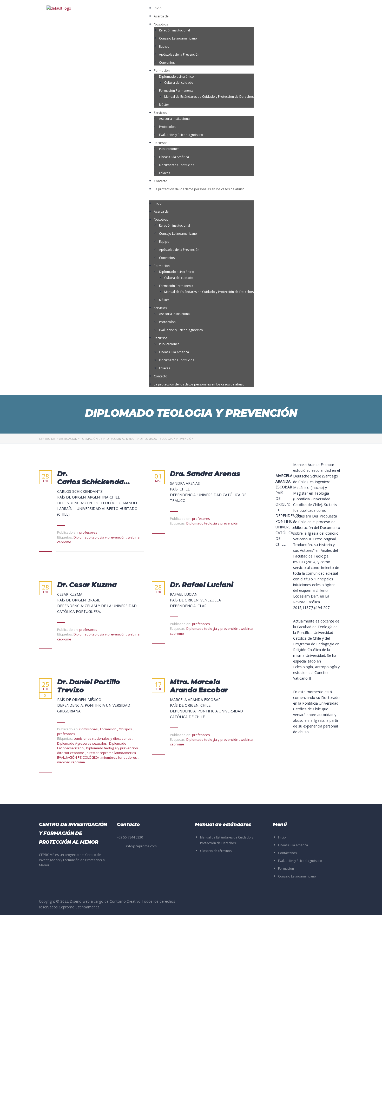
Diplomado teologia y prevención (100, 537)
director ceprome (71, 752)
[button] (201, 197)
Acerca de (161, 16)
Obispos (125, 729)
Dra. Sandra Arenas (205, 474)
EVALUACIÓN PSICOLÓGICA (78, 757)
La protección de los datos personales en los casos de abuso (199, 189)
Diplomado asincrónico (176, 76)
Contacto (160, 181)
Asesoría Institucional (174, 118)
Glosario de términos (216, 851)
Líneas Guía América (174, 157)
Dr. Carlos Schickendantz (96, 478)
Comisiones (88, 729)
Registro (29, 1092)
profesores (88, 532)
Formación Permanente (176, 90)
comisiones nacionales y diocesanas (103, 738)
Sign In (43, 1092)
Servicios (160, 112)
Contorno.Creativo (125, 901)
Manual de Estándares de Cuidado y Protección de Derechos (209, 96)
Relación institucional (174, 30)
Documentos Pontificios (176, 165)
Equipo (164, 46)
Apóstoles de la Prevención (179, 54)
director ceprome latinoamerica (112, 752)
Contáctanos (287, 853)
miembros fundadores (119, 757)
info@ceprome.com (141, 846)
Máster (164, 104)
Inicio (158, 8)
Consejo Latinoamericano (178, 38)
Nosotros (161, 24)
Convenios (167, 62)
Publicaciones (169, 149)
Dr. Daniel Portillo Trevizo (88, 686)
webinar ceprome (71, 762)
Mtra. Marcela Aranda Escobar (199, 686)
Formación (162, 70)
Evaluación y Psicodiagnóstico (181, 135)
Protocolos (167, 126)
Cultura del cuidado (178, 82)
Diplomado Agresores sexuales (82, 743)
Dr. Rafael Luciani (201, 585)
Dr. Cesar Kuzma (87, 585)
